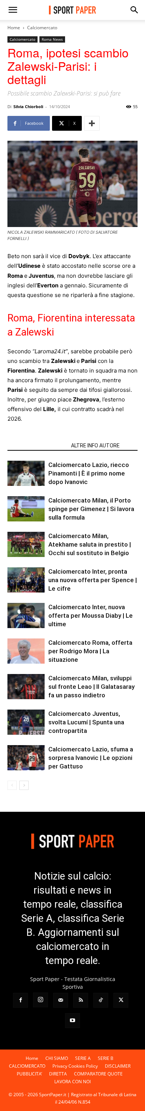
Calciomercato (42, 27)
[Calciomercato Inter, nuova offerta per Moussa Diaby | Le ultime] (26, 615)
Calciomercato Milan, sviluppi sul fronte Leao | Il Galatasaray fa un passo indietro (91, 686)
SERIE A (83, 1058)
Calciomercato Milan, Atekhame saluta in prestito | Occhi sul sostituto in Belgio (89, 544)
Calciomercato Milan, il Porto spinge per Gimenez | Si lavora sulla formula (91, 509)
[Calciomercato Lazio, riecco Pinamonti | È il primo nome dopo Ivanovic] (26, 473)
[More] (92, 123)
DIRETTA (58, 1074)
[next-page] (24, 785)
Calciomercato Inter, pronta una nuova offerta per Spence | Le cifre (92, 580)
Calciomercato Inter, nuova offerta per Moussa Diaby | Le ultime (90, 615)
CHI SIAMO (56, 1058)
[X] (120, 1000)
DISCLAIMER (117, 1066)
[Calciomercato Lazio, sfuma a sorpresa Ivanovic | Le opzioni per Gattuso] (26, 758)
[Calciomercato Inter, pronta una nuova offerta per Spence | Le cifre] (26, 580)
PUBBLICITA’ (29, 1074)
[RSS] (80, 1000)
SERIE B (105, 1058)
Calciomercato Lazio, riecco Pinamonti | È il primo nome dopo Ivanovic (88, 473)
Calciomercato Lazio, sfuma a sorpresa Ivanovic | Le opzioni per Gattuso (90, 757)
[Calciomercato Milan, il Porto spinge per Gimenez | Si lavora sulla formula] (26, 509)
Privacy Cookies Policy (75, 1066)
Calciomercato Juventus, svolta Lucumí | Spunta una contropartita (86, 722)
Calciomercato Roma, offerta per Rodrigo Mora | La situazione (90, 651)
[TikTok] (100, 1000)
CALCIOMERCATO (27, 1066)
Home (13, 27)
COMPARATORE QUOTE (98, 1074)
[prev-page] (12, 785)
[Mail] (60, 1000)
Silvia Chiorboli (28, 106)
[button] (13, 10)
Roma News (52, 39)
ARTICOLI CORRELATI (37, 445)
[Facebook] (20, 1000)
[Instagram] (40, 999)
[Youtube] (72, 1020)
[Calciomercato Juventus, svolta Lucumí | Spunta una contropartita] (26, 722)
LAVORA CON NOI (72, 1081)
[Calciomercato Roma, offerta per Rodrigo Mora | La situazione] (26, 651)
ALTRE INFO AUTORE (95, 445)
